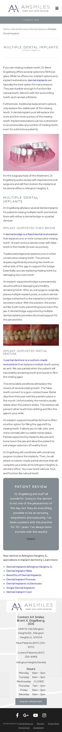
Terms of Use (24, 728)
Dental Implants (38, 29)
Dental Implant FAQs (19, 571)
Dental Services (20, 29)
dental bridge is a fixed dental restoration (31, 234)
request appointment (31, 701)
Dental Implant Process (21, 579)
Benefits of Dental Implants (23, 575)
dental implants (37, 80)
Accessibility (38, 728)
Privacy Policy (53, 723)
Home (6, 29)
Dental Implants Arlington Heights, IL (29, 566)
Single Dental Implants (20, 588)
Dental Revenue (26, 723)
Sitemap (40, 723)
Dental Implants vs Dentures (24, 583)
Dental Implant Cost (19, 592)
